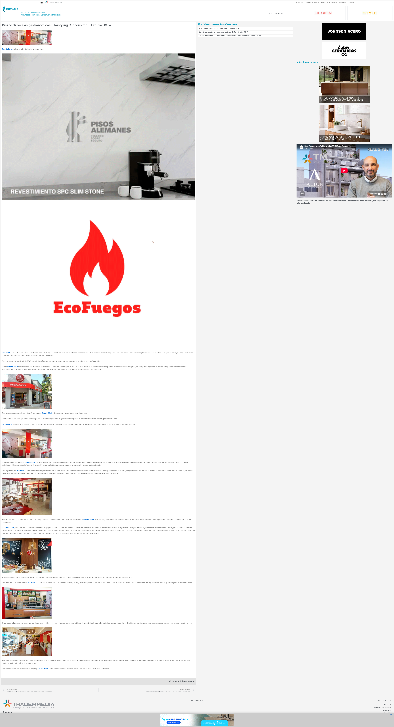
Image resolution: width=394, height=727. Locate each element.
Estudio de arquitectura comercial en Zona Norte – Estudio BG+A (223, 32)
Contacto (351, 2)
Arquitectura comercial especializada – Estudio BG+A (219, 28)
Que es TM (299, 2)
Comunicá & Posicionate (181, 681)
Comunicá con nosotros (312, 2)
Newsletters (324, 2)
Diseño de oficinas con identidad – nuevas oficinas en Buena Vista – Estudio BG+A (230, 36)
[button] (41, 2)
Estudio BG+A (7, 49)
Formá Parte (342, 2)
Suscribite (334, 2)
